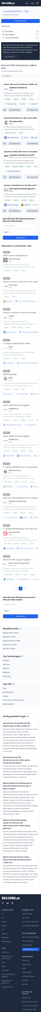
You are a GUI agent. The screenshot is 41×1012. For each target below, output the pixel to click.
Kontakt (25, 984)
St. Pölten (5, 970)
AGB (23, 968)
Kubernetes (6, 941)
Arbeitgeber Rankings (30, 925)
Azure (4, 922)
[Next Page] (25, 588)
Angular (5, 933)
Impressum (26, 964)
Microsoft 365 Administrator (15, 65)
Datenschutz (27, 972)
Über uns (25, 960)
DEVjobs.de (26, 998)
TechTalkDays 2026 (29, 1009)
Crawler (25, 980)
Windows (5, 937)
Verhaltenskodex (28, 976)
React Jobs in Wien (10, 645)
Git (3, 918)
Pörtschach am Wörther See (13, 700)
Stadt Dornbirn (7, 987)
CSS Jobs (6, 660)
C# (3, 914)
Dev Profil (25, 918)
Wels (3, 962)
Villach (4, 966)
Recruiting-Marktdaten (30, 937)
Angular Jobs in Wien (10, 633)
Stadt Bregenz (8, 692)
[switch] (37, 31)
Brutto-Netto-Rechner (30, 922)
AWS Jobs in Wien (9, 637)
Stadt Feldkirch (8, 704)
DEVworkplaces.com (30, 1002)
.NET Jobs (6, 664)
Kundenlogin (27, 945)
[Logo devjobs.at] (8, 3)
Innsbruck (5, 952)
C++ (3, 929)
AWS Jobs (6, 672)
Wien (3, 68)
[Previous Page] (16, 588)
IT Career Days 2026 (29, 1005)
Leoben (5, 696)
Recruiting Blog (28, 941)
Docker (4, 925)
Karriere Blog (27, 914)
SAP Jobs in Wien (9, 649)
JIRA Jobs (6, 668)
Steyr (5, 688)
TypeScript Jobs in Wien (11, 641)
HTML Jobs (7, 676)
